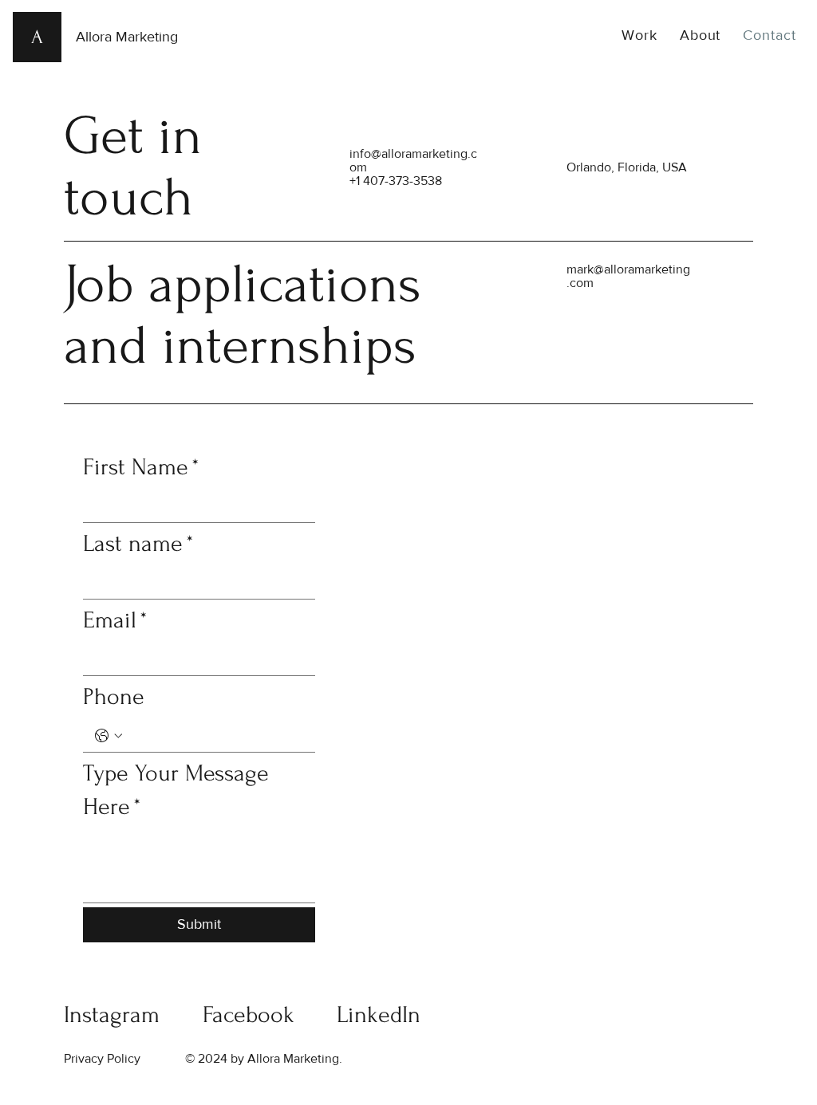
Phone (113, 696)
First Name (141, 467)
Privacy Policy (102, 1058)
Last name (138, 543)
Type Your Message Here (176, 790)
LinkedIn (378, 1014)
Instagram (112, 1014)
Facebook (248, 1014)
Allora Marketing (127, 37)
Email (115, 620)
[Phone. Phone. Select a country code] (108, 735)
